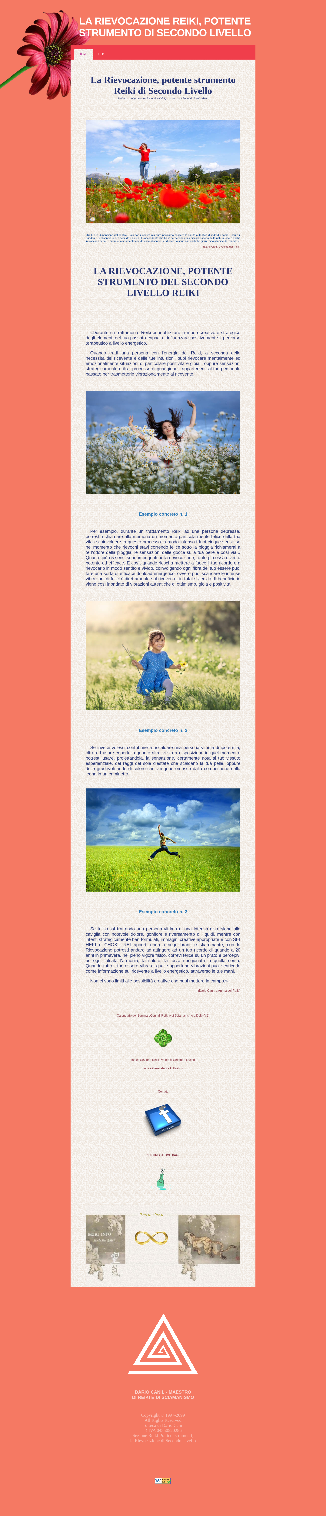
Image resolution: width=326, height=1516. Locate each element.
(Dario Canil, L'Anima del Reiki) (221, 246)
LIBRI (101, 54)
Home (83, 54)
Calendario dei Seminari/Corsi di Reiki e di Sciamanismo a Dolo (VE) (163, 1015)
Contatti (163, 1091)
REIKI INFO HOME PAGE (163, 1155)
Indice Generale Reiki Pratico (163, 1068)
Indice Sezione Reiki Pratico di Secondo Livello (163, 1059)
